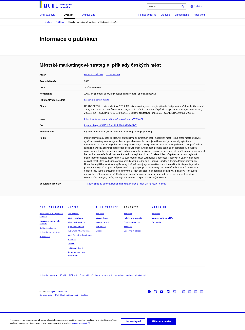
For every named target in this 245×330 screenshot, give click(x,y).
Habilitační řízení (75, 248)
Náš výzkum (73, 213)
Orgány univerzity (132, 222)
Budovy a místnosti (132, 231)
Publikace (72, 239)
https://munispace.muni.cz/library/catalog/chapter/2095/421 (113, 119)
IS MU (63, 275)
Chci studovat (52, 207)
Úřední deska (102, 218)
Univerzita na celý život (50, 232)
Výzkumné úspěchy (76, 222)
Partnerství (101, 226)
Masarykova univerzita (57, 291)
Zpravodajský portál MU (162, 218)
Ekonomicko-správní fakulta (96, 100)
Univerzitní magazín (48, 275)
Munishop (119, 275)
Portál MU (84, 275)
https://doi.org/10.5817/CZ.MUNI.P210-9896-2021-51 (110, 125)
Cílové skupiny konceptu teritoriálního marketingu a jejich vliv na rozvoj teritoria (126, 184)
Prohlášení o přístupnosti (66, 295)
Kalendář (156, 213)
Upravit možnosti (79, 323)
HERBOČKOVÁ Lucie (93, 75)
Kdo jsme (100, 213)
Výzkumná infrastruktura (78, 231)
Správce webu (46, 295)
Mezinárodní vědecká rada (80, 235)
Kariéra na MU (102, 222)
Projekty (71, 244)
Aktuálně (159, 207)
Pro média (156, 222)
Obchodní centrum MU (101, 275)
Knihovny (128, 226)
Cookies (84, 295)
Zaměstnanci (182, 14)
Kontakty (128, 213)
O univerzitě (107, 207)
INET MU (73, 275)
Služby (99, 231)
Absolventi (199, 14)
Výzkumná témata (76, 226)
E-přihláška (45, 236)
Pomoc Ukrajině (147, 14)
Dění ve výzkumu (75, 218)
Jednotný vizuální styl (135, 275)
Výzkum (73, 207)
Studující (166, 14)
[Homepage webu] (56, 4)
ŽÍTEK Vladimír (113, 75)
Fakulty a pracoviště (133, 218)
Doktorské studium (48, 228)
